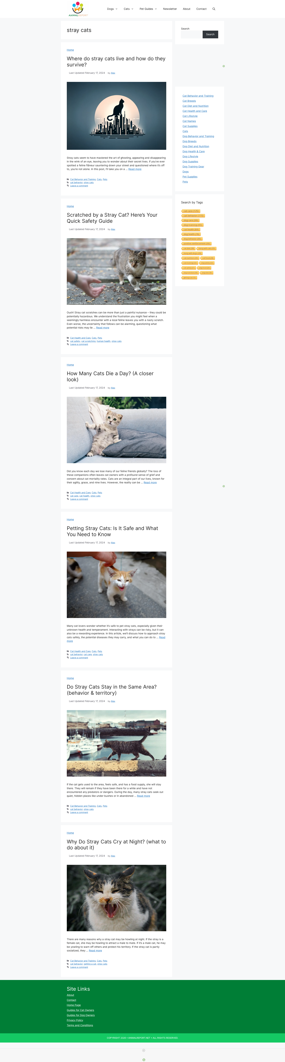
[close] (143, 1050)
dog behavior (192, 238)
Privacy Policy (75, 1020)
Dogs (110, 8)
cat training (190, 263)
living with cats (207, 248)
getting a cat (90, 964)
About (186, 8)
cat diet (189, 248)
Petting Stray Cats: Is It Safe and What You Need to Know (112, 531)
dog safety (207, 263)
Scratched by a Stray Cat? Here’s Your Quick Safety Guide (112, 218)
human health (103, 341)
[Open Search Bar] (214, 8)
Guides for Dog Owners (81, 1015)
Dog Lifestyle (190, 156)
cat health (84, 496)
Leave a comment (79, 185)
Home (70, 49)
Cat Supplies (190, 126)
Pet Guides (146, 8)
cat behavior (76, 182)
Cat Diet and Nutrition (196, 105)
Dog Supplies (190, 161)
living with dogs (192, 253)
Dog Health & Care (194, 151)
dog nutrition (190, 273)
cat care (74, 496)
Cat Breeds (189, 100)
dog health (191, 234)
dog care (191, 220)
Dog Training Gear (193, 166)
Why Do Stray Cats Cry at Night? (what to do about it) (116, 845)
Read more (134, 169)
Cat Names (189, 121)
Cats (127, 8)
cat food (208, 258)
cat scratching (88, 341)
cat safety (75, 341)
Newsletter (170, 8)
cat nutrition (191, 258)
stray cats (89, 182)
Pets (105, 179)
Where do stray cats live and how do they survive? (116, 61)
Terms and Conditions (80, 1025)
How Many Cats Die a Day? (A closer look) (110, 376)
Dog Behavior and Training (198, 136)
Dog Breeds (190, 141)
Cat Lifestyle (190, 116)
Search (185, 28)
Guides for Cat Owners (80, 1010)
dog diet (207, 273)
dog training (193, 224)
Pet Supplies (190, 176)
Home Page (74, 1005)
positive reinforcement (197, 243)
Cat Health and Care (80, 338)
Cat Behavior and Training (83, 179)
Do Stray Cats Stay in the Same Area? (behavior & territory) (112, 690)
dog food (204, 268)
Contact (201, 8)
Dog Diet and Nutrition (196, 146)
